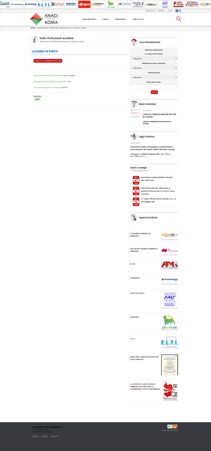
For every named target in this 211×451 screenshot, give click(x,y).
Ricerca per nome (154, 82)
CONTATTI (54, 436)
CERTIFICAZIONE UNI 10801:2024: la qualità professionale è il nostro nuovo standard (158, 191)
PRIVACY (35, 436)
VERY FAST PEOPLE (137, 293)
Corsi (104, 19)
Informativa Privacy (72, 70)
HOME (32, 28)
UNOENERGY (135, 278)
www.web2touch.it (170, 430)
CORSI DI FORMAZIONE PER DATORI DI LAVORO (159, 115)
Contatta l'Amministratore (47, 61)
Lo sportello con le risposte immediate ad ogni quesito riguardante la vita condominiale (145, 386)
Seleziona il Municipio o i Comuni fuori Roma (154, 52)
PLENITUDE (135, 317)
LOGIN (170, 11)
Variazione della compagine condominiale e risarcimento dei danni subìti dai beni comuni (152, 148)
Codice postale (154, 73)
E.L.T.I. (133, 338)
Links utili (137, 19)
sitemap (161, 11)
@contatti (150, 11)
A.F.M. (133, 264)
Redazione (120, 19)
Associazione (88, 19)
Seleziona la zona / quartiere (153, 63)
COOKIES (44, 436)
